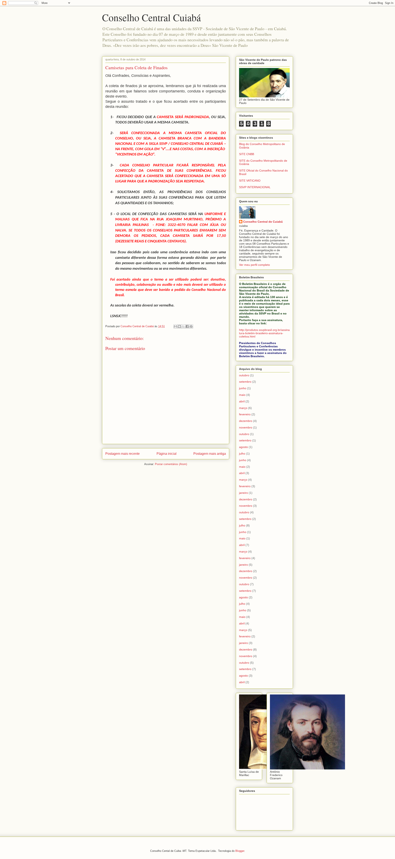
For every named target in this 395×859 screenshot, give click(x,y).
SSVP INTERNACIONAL (255, 187)
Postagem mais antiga (209, 453)
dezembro (245, 421)
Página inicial (167, 453)
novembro (245, 427)
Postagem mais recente (122, 453)
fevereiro (245, 414)
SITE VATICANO (249, 180)
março (243, 408)
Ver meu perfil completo (254, 264)
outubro (244, 375)
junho (242, 388)
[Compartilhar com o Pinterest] (191, 326)
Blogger (239, 850)
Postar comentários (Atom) (171, 464)
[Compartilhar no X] (183, 326)
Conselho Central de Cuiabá (263, 221)
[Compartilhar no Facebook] (187, 326)
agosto (243, 447)
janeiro (243, 492)
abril (242, 401)
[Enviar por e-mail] (175, 326)
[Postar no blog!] (179, 326)
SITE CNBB (246, 154)
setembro (245, 381)
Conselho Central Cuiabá (151, 17)
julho (242, 453)
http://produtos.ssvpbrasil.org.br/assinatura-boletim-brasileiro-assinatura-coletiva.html (264, 333)
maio (242, 394)
